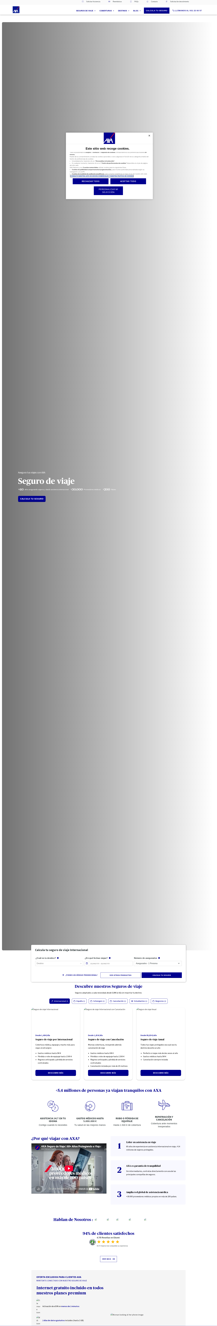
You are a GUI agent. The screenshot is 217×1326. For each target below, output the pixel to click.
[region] (109, 166)
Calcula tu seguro (156, 11)
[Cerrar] (149, 135)
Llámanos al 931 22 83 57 (188, 11)
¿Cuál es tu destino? (46, 958)
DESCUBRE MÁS (55, 1073)
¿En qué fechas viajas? (96, 958)
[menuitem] (91, 2)
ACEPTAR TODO (128, 181)
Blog (136, 11)
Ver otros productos (120, 975)
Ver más (106, 1259)
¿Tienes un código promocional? (82, 975)
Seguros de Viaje (85, 11)
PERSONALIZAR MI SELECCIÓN (108, 190)
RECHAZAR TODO (91, 181)
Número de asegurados (145, 958)
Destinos (122, 11)
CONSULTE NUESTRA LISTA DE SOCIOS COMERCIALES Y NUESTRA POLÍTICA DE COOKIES (101, 176)
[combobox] (36, 963)
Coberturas (105, 11)
